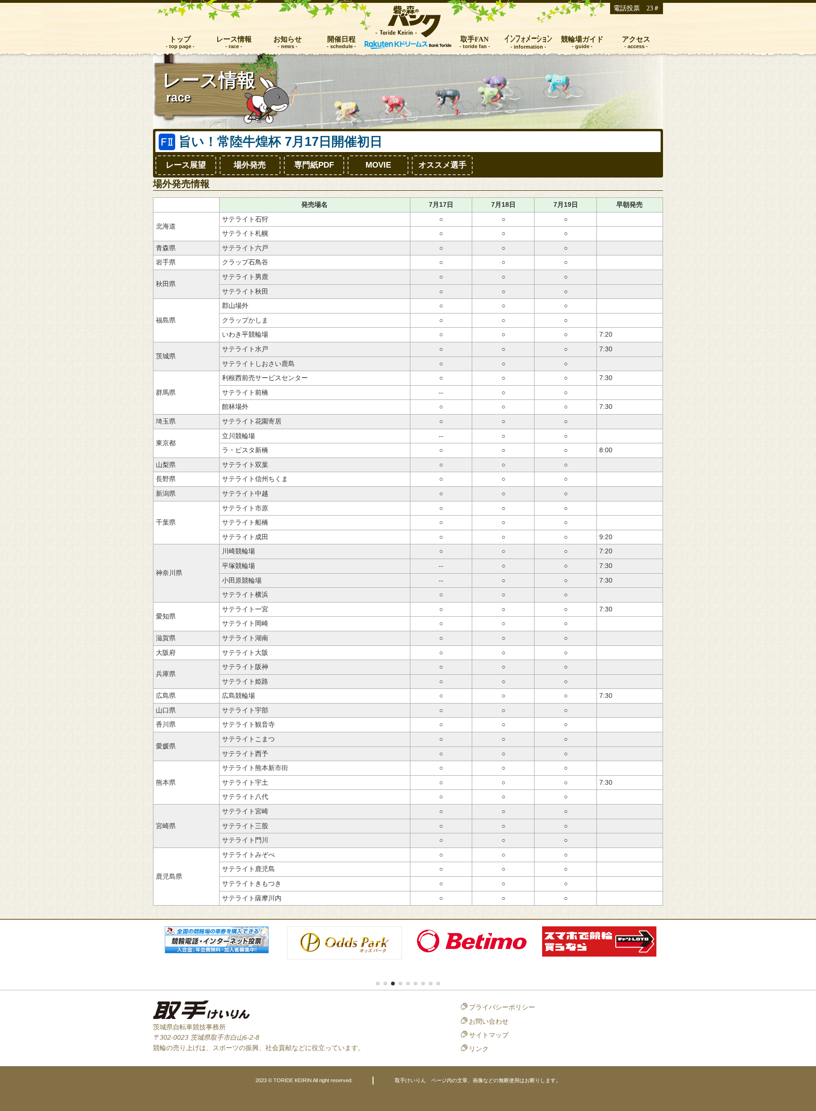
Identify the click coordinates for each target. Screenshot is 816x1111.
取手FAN (474, 39)
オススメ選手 (442, 165)
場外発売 (250, 165)
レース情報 (234, 39)
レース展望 (186, 165)
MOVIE (378, 165)
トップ (180, 39)
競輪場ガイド (582, 39)
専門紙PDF (314, 165)
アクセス (636, 39)
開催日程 (341, 39)
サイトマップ (489, 1035)
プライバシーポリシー (502, 1007)
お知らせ (287, 39)
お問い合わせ (489, 1021)
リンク (479, 1048)
